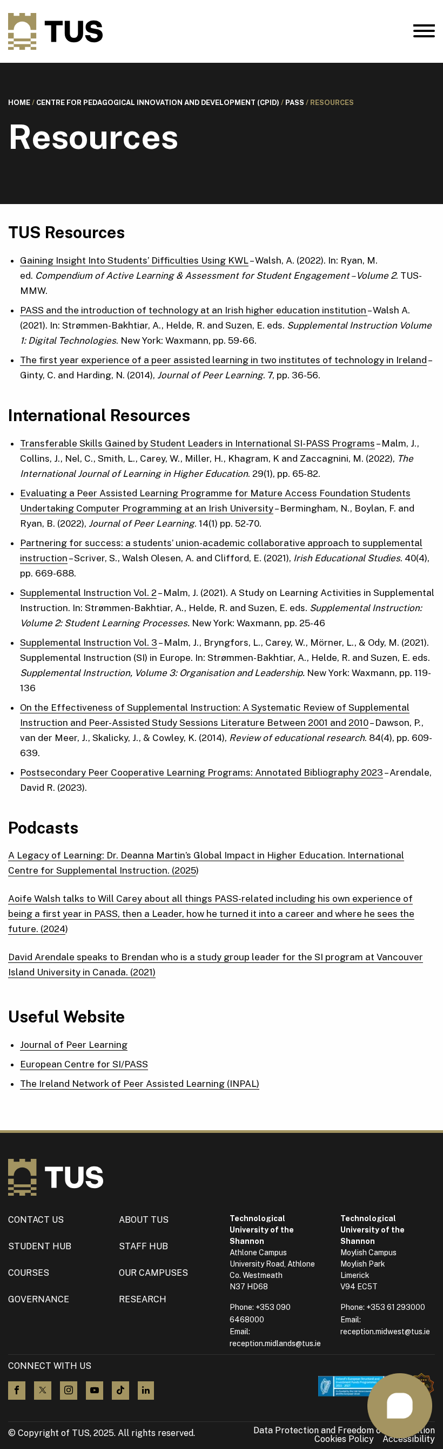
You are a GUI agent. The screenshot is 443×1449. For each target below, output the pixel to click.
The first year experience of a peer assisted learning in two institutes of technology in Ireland (223, 360)
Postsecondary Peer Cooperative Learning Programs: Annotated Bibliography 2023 (201, 772)
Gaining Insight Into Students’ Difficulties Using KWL (134, 260)
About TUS (144, 1220)
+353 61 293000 (395, 1307)
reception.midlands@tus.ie (275, 1343)
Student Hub (39, 1246)
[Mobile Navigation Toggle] (424, 33)
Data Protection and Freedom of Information (344, 1430)
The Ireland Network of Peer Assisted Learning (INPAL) (139, 1083)
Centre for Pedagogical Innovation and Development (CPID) (157, 103)
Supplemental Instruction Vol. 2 (88, 592)
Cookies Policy (344, 1439)
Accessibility (408, 1439)
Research (142, 1299)
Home (19, 103)
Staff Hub (143, 1246)
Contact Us (36, 1220)
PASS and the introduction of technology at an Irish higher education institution (193, 310)
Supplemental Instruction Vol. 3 (88, 642)
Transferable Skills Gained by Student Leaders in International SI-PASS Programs (197, 443)
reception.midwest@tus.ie (385, 1331)
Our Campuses (153, 1273)
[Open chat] (399, 1405)
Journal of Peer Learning (73, 1044)
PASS (294, 103)
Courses (28, 1273)
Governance (38, 1299)
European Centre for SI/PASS (84, 1064)
